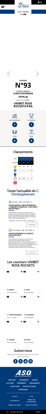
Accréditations (14, 401)
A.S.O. (31, 396)
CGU (7, 412)
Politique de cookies (14, 405)
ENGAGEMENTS (34, 383)
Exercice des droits (31, 405)
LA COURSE (10, 383)
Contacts (15, 396)
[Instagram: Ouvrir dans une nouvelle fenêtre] (30, 361)
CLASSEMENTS (24, 380)
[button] (40, 2)
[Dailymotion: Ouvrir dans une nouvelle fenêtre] (25, 361)
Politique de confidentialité (31, 401)
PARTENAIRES (23, 390)
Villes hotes (15, 386)
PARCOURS (12, 380)
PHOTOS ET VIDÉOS (29, 386)
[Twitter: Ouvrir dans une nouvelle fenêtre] (20, 361)
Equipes (35, 380)
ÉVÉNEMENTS (21, 383)
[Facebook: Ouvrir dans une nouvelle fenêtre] (15, 361)
